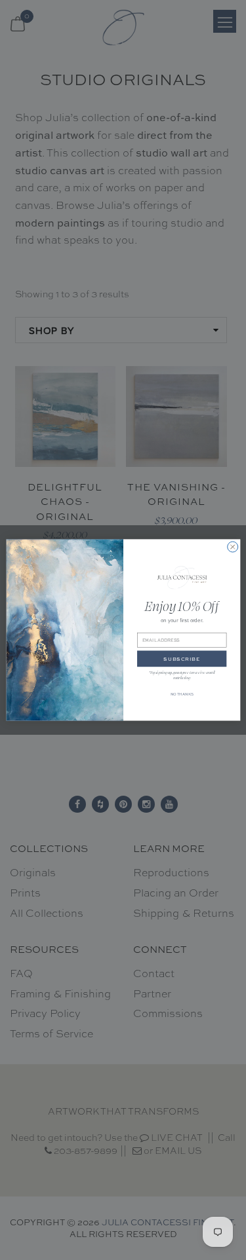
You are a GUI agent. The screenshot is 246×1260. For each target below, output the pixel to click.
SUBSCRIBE (181, 659)
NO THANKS (181, 694)
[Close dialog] (232, 547)
